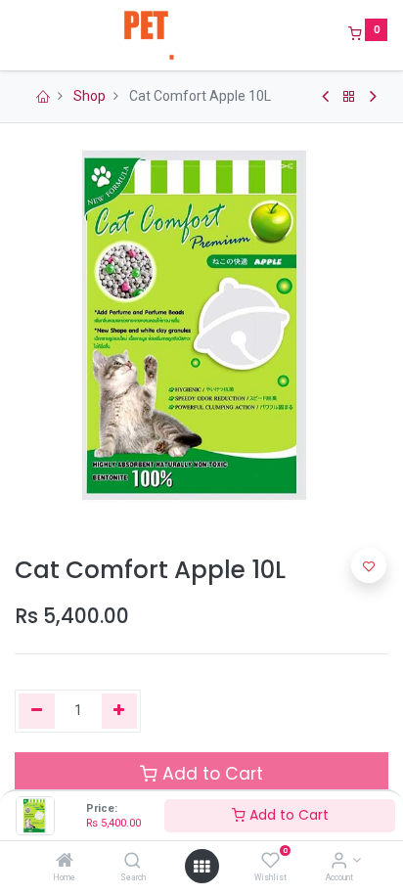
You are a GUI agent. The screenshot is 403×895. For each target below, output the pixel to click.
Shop (89, 96)
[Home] (64, 862)
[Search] (132, 862)
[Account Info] (339, 862)
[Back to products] (349, 97)
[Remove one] (37, 711)
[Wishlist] (270, 862)
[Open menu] (201, 866)
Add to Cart (287, 815)
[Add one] (120, 711)
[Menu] (17, 35)
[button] (368, 565)
